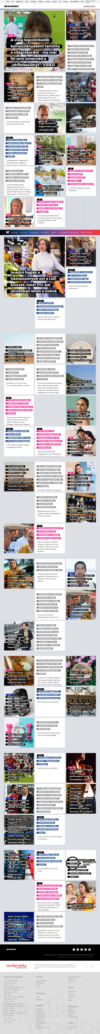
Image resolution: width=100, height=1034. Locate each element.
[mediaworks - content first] (16, 966)
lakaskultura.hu (40, 1013)
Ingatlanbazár (74, 1)
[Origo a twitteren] (78, 949)
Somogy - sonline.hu (10, 1010)
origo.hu (38, 987)
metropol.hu (71, 996)
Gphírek (54, 1)
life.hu (70, 998)
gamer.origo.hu (40, 1016)
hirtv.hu (38, 985)
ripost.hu (70, 993)
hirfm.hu (70, 1029)
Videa (26, 1)
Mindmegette (19, 1)
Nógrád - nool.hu (9, 1008)
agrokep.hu (39, 999)
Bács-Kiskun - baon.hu (11, 980)
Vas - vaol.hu (8, 1017)
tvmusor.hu (71, 981)
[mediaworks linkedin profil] (92, 966)
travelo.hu (39, 1025)
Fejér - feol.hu (8, 994)
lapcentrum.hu (72, 1017)
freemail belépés (89, 6)
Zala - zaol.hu (8, 1022)
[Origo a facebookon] (74, 949)
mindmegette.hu (41, 1023)
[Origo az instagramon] (81, 949)
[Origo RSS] (89, 949)
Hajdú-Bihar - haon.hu (11, 999)
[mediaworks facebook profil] (87, 966)
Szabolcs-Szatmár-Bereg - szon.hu (14, 1013)
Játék (82, 1)
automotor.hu (40, 1011)
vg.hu (37, 997)
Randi (66, 1)
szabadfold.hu (40, 983)
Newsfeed (33, 1)
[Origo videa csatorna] (85, 949)
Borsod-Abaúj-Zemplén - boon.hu (14, 987)
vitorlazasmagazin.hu (74, 977)
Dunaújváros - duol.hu (11, 992)
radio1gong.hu (72, 1026)
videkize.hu (71, 979)
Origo (7, 1)
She (60, 1)
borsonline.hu (72, 991)
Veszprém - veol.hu (10, 1020)
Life (13, 1)
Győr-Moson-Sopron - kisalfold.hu (14, 997)
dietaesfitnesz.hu (41, 1027)
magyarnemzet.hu (41, 980)
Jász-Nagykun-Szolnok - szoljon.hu (15, 1003)
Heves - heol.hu (9, 1001)
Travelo (48, 1)
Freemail (40, 1)
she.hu (70, 1000)
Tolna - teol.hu (8, 1015)
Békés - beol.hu (9, 985)
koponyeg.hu (72, 1012)
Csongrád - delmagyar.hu (12, 990)
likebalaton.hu (40, 1018)
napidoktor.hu (40, 1020)
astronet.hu (39, 1009)
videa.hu (70, 1014)
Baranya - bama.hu (10, 983)
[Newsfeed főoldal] (11, 949)
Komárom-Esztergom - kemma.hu (14, 1006)
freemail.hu (71, 1010)
